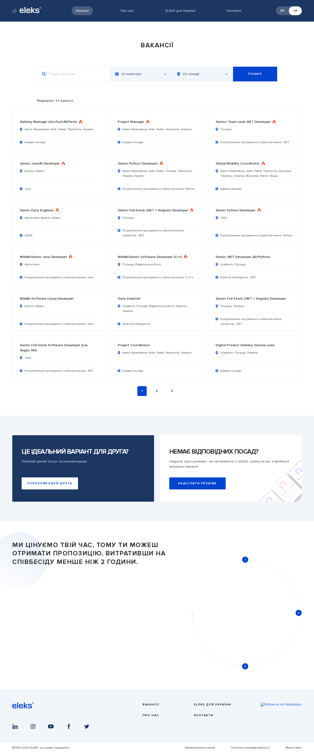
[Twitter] (87, 726)
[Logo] (30, 11)
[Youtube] (51, 726)
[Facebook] (69, 726)
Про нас (127, 11)
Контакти (234, 11)
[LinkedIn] (15, 726)
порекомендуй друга (49, 483)
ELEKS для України (180, 11)
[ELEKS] (23, 707)
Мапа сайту (294, 748)
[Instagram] (33, 726)
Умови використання (200, 748)
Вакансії (82, 11)
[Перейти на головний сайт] (14, 11)
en (282, 11)
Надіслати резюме (197, 483)
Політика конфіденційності (250, 748)
